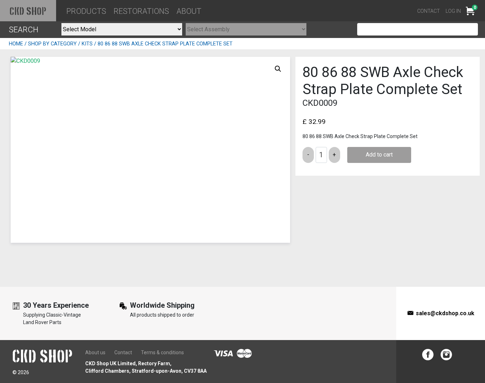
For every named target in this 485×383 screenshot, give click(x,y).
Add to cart (379, 154)
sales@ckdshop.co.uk (445, 313)
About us (95, 352)
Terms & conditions (162, 352)
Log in (453, 11)
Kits (87, 43)
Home (16, 43)
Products (86, 11)
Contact (428, 11)
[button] (278, 68)
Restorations (141, 11)
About (188, 11)
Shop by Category (52, 43)
